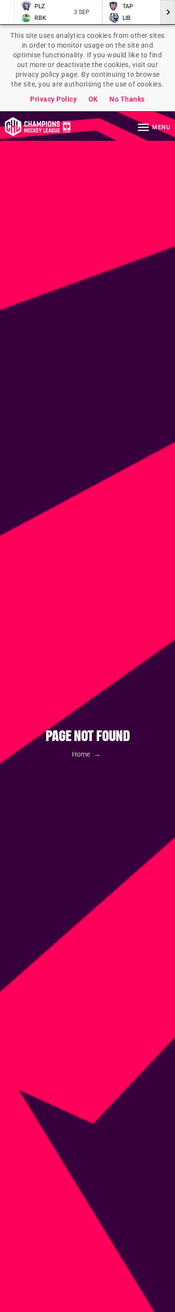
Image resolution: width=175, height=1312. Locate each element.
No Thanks (127, 99)
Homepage (37, 126)
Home (81, 754)
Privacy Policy (53, 99)
